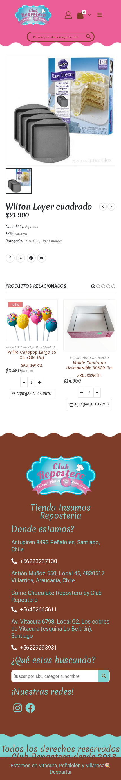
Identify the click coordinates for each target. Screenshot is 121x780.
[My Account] (68, 15)
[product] (89, 325)
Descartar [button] (60, 772)
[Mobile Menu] (100, 15)
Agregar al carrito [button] (34, 394)
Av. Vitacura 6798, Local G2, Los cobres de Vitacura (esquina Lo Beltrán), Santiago (60, 628)
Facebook (10, 258)
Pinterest (31, 258)
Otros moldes (51, 241)
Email (41, 258)
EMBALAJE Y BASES (18, 347)
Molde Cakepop (43, 347)
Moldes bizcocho (96, 358)
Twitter (20, 258)
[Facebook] (30, 708)
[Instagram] (17, 708)
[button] (93, 286)
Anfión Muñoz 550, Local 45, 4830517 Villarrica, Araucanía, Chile (57, 577)
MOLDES (32, 241)
